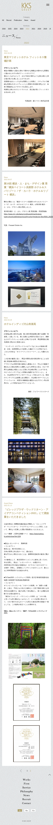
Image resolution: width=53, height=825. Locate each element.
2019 (45, 29)
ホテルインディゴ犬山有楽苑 (20, 324)
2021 (33, 29)
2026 (4, 29)
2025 (9, 29)
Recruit (8, 20)
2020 (39, 29)
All (3, 20)
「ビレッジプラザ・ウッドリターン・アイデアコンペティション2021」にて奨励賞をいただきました (26, 513)
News (26, 20)
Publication (18, 20)
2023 (21, 29)
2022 (27, 29)
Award (33, 20)
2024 (15, 29)
